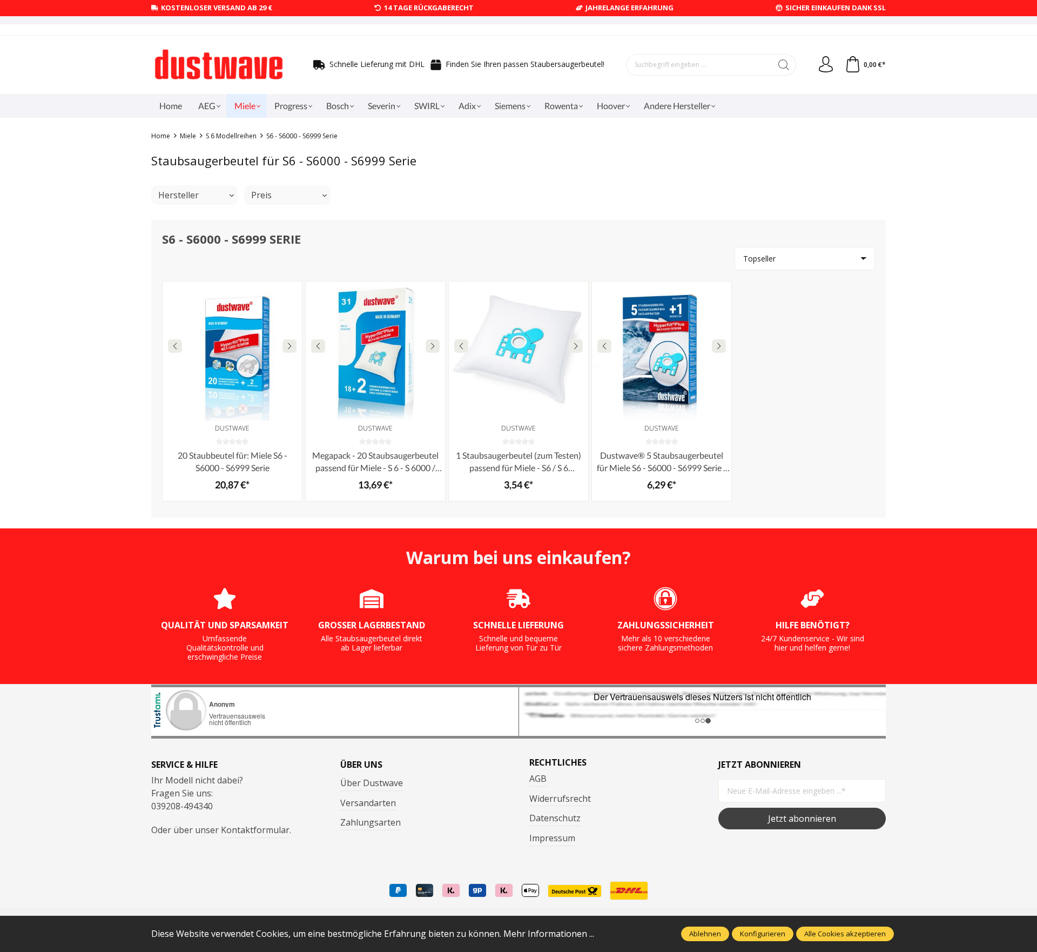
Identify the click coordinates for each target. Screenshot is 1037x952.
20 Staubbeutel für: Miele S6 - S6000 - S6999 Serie (232, 461)
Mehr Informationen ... (548, 934)
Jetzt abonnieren (802, 818)
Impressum (552, 838)
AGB (538, 779)
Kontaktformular (255, 830)
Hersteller (178, 195)
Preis (261, 195)
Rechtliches (558, 762)
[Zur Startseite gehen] (218, 65)
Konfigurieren (762, 933)
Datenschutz (555, 818)
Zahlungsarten (370, 822)
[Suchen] (784, 65)
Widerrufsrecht (560, 798)
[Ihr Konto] (826, 64)
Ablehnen (705, 933)
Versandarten (368, 803)
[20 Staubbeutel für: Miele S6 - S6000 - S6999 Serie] (232, 351)
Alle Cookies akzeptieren (845, 933)
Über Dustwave (371, 783)
